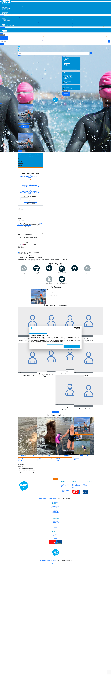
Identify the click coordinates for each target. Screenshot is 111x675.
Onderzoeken (2, 27)
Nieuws (3, 18)
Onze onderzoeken (5, 31)
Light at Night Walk (68, 75)
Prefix (19, 208)
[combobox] (30, 220)
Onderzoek (4, 28)
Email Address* (21, 215)
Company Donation (31, 203)
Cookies (54, 498)
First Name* (20, 204)
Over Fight (2, 15)
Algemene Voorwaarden (47, 498)
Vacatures (4, 21)
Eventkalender (4, 13)
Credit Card (35, 244)
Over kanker (4, 30)
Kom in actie (64, 70)
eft (29, 244)
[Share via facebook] (18, 126)
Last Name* (20, 209)
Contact (3, 24)
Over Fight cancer (5, 16)
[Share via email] (19, 126)
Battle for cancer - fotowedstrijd (8, 25)
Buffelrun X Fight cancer (6, 9)
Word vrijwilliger (5, 12)
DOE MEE (4, 38)
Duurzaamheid (67, 63)
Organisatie (4, 19)
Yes (24, 225)
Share (24, 151)
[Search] (109, 41)
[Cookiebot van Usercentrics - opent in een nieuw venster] (75, 328)
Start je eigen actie (65, 484)
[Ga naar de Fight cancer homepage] (24, 486)
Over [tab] (73, 331)
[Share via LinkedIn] (20, 126)
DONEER (3, 34)
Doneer (73, 487)
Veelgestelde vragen (6, 22)
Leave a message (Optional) (23, 226)
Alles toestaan (72, 346)
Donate (20, 151)
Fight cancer (66, 58)
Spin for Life (4, 10)
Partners (66, 65)
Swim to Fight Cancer (6, 8)
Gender (19, 218)
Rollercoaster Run (5, 7)
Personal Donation (31, 202)
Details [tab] (55, 331)
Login (2, 44)
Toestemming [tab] (38, 331)
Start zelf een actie (68, 72)
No (37, 225)
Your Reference (21, 247)
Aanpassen (54, 346)
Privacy (40, 498)
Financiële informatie (6, 20)
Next (27, 242)
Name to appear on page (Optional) (25, 234)
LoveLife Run (66, 73)
